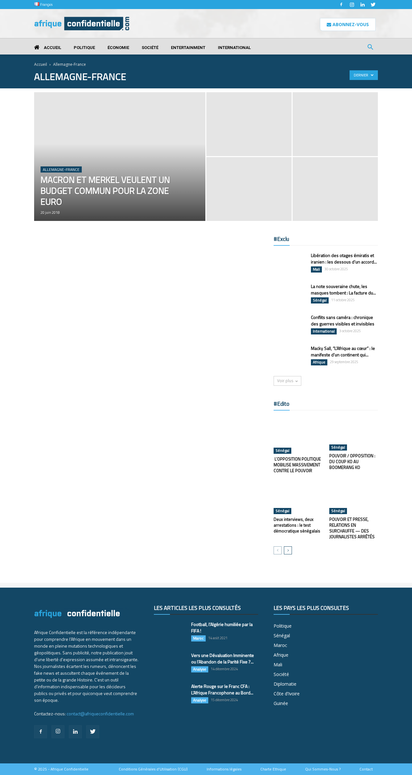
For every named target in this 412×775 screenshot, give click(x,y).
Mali (316, 269)
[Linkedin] (362, 4)
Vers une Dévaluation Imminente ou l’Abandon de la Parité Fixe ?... (222, 658)
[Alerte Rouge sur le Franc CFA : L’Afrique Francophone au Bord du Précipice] (170, 694)
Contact (366, 769)
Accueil (52, 47)
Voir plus (285, 380)
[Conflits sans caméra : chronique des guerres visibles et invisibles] (290, 325)
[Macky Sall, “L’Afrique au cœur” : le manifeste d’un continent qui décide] (290, 356)
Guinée (281, 703)
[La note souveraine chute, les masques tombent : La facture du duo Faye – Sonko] (290, 294)
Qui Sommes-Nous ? (323, 769)
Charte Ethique (273, 769)
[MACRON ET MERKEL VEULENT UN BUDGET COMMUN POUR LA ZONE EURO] (119, 166)
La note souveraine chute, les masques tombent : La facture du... (343, 289)
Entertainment (188, 47)
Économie (118, 47)
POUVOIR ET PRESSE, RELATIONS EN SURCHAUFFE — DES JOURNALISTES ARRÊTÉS (352, 528)
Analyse (199, 669)
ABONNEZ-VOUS (350, 24)
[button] (370, 48)
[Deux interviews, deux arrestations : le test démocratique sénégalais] (298, 497)
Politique (84, 47)
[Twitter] (373, 4)
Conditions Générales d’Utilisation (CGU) (153, 769)
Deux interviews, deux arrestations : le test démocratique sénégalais (297, 525)
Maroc (198, 638)
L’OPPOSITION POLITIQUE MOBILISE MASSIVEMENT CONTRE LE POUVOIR (297, 465)
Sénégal (320, 300)
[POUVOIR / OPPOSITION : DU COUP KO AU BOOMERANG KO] (353, 434)
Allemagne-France (61, 169)
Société (150, 47)
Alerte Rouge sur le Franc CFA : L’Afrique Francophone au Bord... (222, 689)
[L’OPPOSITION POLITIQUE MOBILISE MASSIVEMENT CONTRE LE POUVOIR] (298, 435)
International (234, 47)
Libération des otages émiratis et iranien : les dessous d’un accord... (344, 258)
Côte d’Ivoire (287, 694)
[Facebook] (341, 4)
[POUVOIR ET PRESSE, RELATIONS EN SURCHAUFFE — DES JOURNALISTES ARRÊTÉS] (353, 497)
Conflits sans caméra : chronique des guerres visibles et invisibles (342, 320)
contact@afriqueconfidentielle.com (100, 713)
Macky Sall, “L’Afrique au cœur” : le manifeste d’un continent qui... (343, 351)
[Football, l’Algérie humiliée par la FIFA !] (170, 632)
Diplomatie (285, 684)
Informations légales (224, 769)
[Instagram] (352, 4)
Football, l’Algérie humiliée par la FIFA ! (222, 627)
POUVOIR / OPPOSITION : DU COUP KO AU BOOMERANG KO (352, 461)
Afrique (319, 362)
